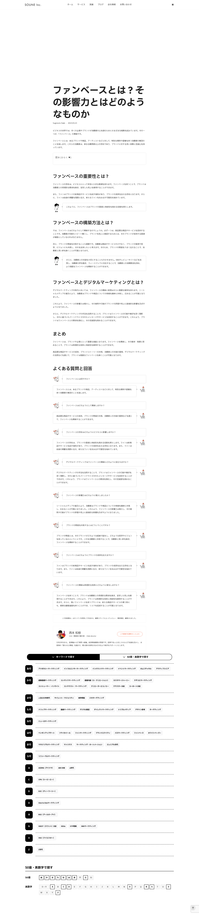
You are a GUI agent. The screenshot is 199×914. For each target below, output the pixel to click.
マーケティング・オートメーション (89, 744)
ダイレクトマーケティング (103, 709)
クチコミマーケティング (143, 680)
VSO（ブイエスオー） (46, 838)
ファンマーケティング (83, 733)
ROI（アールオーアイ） (47, 814)
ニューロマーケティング (47, 721)
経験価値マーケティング (47, 680)
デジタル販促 (84, 709)
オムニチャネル (145, 669)
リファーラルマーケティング (48, 756)
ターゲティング (155, 709)
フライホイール (64, 733)
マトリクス (68, 744)
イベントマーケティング (127, 669)
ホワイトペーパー (154, 733)
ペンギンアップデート (46, 733)
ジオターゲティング (96, 698)
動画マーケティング (68, 709)
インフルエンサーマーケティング (76, 669)
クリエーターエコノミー (100, 686)
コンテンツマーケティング (70, 680)
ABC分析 (61, 768)
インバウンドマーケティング (102, 669)
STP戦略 (73, 826)
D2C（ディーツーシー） (47, 791)
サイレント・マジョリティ (64, 698)
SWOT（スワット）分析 (47, 826)
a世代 (72, 768)
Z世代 (40, 849)
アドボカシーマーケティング (48, 669)
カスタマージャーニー (121, 680)
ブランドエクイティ (103, 733)
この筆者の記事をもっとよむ (130, 634)
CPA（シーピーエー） (46, 779)
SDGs (63, 826)
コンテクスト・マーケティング (75, 686)
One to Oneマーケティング (48, 803)
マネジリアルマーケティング (48, 744)
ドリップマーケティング (47, 709)
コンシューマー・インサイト (48, 686)
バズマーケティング (122, 733)
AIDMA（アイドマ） (46, 768)
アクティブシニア (162, 669)
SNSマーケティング (88, 826)
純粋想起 (81, 698)
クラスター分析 (119, 686)
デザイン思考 (140, 709)
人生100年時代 (44, 698)
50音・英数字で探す (137, 657)
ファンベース (139, 733)
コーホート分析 (134, 686)
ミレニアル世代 (112, 744)
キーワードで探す (65, 657)
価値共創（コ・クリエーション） (97, 680)
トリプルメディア (124, 709)
